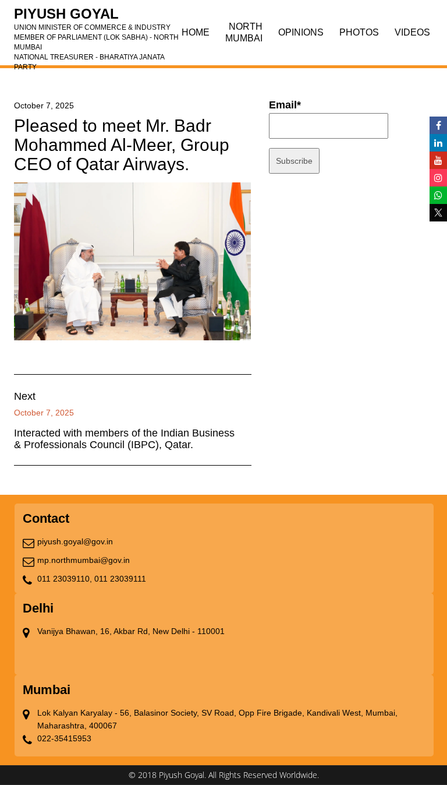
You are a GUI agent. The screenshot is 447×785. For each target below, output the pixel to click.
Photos (359, 32)
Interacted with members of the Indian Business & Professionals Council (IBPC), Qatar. (124, 438)
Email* (285, 105)
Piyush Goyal (96, 17)
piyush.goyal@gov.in (75, 541)
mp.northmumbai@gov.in (83, 560)
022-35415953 (64, 738)
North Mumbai (243, 32)
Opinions (301, 32)
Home (196, 32)
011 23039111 (120, 578)
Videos (412, 32)
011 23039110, (64, 578)
